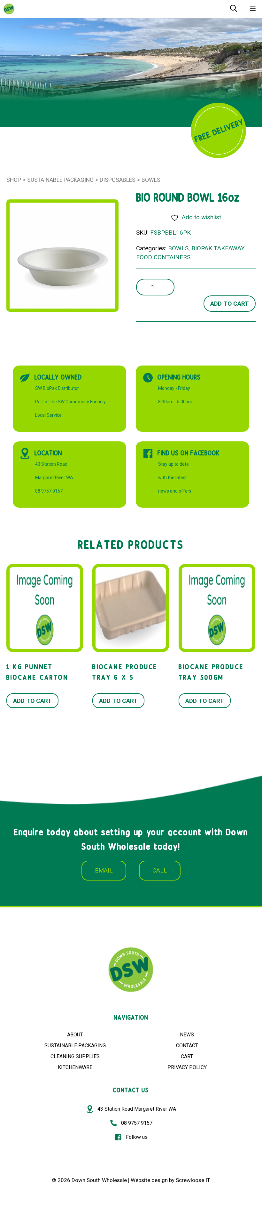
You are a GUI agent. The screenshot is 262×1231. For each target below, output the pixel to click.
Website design (149, 1180)
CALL (159, 870)
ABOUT (75, 1035)
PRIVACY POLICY (187, 1067)
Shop (13, 180)
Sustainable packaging (60, 180)
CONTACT (187, 1045)
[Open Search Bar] (233, 9)
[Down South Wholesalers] (9, 9)
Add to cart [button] (32, 700)
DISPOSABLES (117, 180)
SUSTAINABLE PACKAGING (75, 1045)
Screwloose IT (193, 1180)
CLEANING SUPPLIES (75, 1056)
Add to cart (229, 303)
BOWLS (151, 180)
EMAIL (104, 870)
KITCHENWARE (75, 1067)
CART (187, 1056)
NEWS (187, 1035)
